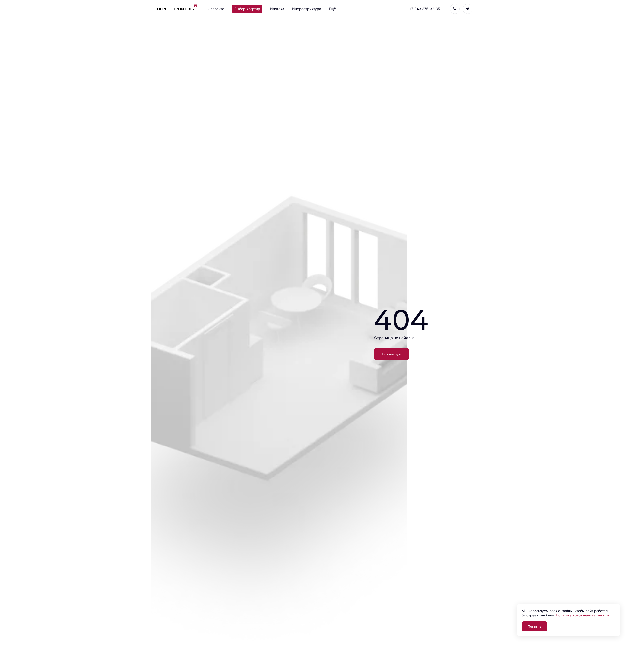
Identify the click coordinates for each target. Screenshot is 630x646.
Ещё (332, 9)
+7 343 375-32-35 (424, 9)
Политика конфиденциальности (582, 615)
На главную (391, 354)
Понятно (534, 626)
